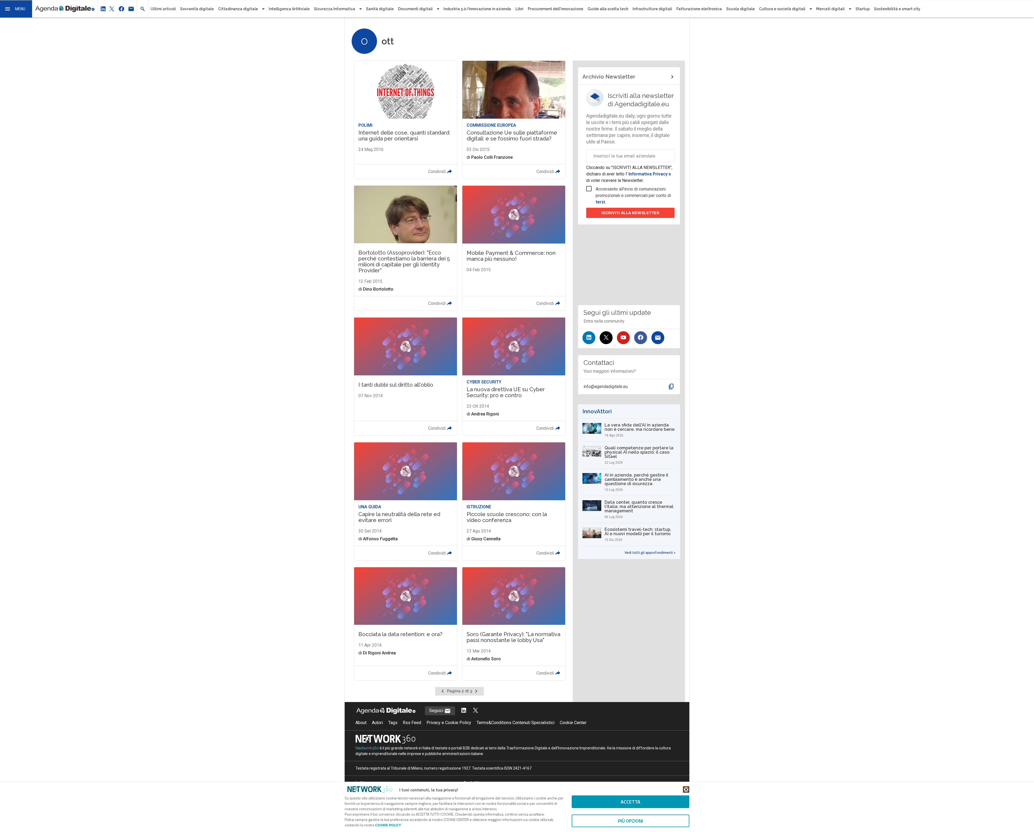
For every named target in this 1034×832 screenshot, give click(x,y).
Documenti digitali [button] (415, 9)
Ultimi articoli (163, 9)
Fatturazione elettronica (699, 9)
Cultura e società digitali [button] (782, 9)
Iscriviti (630, 212)
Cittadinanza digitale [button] (238, 9)
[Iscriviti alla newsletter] (657, 337)
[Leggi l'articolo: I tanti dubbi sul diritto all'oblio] (405, 376)
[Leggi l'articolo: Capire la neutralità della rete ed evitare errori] (405, 501)
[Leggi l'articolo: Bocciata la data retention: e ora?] (405, 623)
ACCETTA (630, 801)
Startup (862, 9)
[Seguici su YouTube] (623, 337)
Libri (519, 9)
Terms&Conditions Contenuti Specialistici (515, 722)
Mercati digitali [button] (830, 9)
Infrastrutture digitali (652, 9)
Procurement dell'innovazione (555, 9)
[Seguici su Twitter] (606, 337)
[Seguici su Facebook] (640, 337)
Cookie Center (573, 722)
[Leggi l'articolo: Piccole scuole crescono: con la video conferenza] (513, 501)
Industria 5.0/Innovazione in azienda (477, 9)
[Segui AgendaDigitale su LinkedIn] (463, 710)
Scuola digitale (740, 9)
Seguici (436, 710)
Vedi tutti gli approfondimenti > (650, 553)
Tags (392, 722)
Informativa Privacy (648, 174)
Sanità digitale (380, 9)
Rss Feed (412, 722)
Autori (377, 722)
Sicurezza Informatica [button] (334, 9)
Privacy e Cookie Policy (449, 722)
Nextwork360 (367, 748)
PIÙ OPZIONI (630, 820)
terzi (600, 202)
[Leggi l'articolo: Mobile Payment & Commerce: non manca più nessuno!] (513, 248)
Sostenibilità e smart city (897, 9)
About (360, 722)
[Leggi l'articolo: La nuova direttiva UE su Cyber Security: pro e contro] (513, 376)
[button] (16, 8)
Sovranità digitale (197, 9)
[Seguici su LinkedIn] (588, 337)
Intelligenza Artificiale (289, 9)
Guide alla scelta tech (608, 9)
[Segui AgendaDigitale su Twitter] (475, 710)
